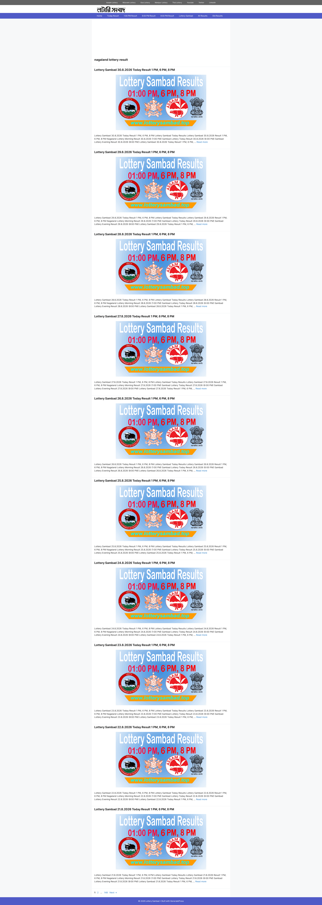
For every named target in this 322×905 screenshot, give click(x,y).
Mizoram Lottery (129, 3)
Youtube (190, 3)
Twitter (201, 3)
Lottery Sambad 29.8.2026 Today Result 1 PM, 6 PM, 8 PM (134, 152)
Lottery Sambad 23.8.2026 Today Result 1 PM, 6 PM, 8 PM (134, 645)
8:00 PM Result (167, 16)
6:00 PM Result (148, 16)
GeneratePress (177, 901)
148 (106, 892)
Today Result (113, 16)
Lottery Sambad (186, 16)
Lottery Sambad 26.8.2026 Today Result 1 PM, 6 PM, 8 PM (134, 398)
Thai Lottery (177, 3)
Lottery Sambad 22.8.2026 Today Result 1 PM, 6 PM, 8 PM (134, 727)
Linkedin (212, 3)
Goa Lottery (145, 3)
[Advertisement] (161, 39)
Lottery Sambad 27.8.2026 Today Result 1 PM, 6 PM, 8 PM (134, 316)
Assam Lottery (112, 3)
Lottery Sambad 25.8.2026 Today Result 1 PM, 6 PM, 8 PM (134, 480)
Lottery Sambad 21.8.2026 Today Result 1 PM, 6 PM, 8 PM (134, 809)
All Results (202, 16)
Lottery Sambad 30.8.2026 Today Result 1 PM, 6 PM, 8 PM (134, 70)
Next (113, 892)
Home (99, 16)
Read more (202, 142)
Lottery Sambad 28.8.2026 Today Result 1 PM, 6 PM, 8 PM (134, 234)
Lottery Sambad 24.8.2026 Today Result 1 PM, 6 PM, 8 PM (134, 563)
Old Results (217, 16)
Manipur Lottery (161, 3)
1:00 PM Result (130, 16)
